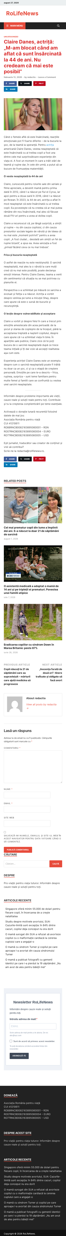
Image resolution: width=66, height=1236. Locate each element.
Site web (9, 817)
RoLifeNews (22, 13)
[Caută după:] (33, 863)
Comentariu (12, 748)
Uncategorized (11, 37)
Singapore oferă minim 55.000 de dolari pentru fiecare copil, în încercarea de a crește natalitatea (32, 912)
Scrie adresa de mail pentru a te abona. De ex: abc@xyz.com (29, 1034)
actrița (50, 144)
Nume (8, 789)
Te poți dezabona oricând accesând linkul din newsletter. (28, 1047)
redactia (31, 77)
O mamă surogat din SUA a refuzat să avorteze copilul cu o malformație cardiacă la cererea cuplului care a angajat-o (33, 938)
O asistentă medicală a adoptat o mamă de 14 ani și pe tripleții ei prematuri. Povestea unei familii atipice (31, 589)
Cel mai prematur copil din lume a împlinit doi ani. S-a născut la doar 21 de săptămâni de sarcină (31, 531)
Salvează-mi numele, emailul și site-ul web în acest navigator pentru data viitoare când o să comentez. (32, 838)
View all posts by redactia (41, 706)
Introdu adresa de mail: (23, 1019)
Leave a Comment (47, 77)
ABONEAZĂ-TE (19, 1056)
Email (8, 803)
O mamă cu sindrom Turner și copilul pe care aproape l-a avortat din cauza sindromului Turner (31, 950)
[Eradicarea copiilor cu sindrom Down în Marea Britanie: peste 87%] (33, 623)
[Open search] (58, 25)
